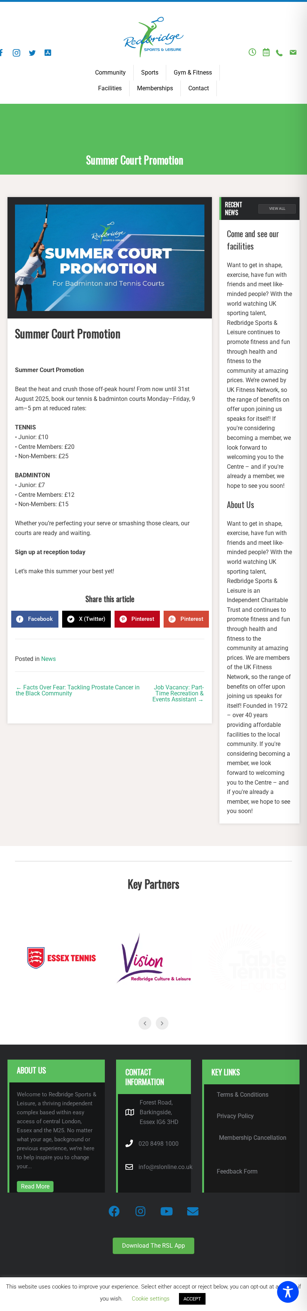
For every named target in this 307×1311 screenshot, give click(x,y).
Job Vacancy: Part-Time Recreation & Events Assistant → (178, 694)
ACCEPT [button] (192, 1299)
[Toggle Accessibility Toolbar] (288, 1292)
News (48, 658)
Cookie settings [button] (151, 1298)
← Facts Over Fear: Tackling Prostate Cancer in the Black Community (78, 691)
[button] (16, 52)
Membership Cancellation (252, 1137)
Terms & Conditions (242, 1094)
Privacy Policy (235, 1116)
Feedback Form (237, 1171)
